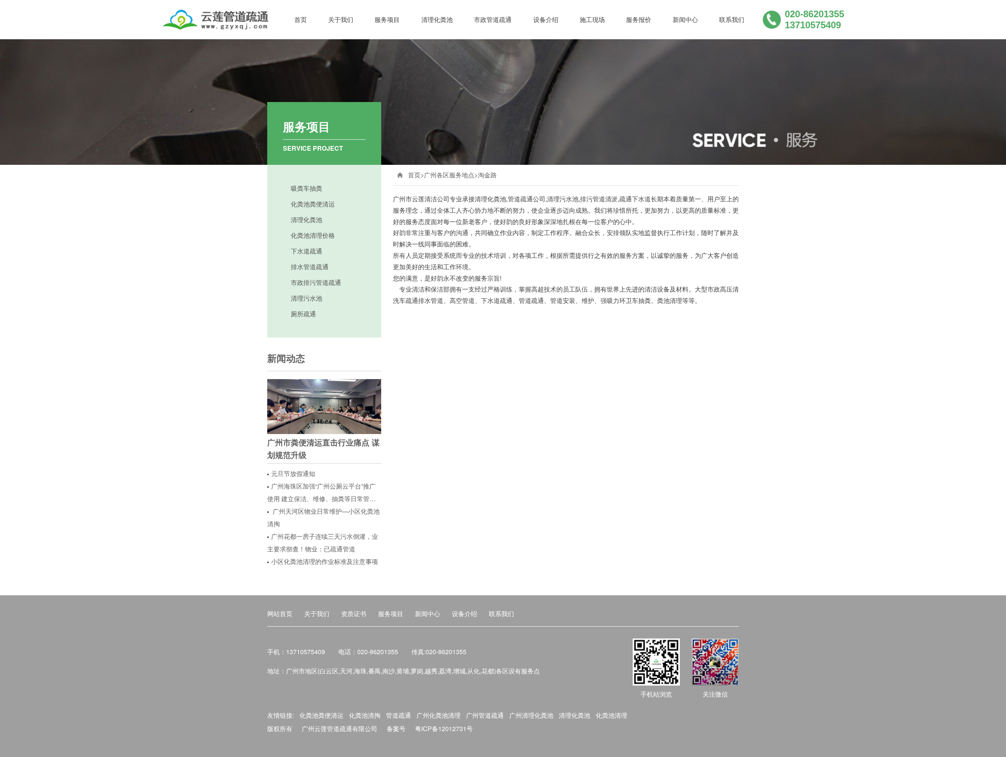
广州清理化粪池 (531, 715)
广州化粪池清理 (439, 715)
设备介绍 (545, 19)
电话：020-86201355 (368, 651)
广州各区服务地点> (451, 174)
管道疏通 (398, 715)
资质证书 (353, 613)
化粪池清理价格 (313, 235)
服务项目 (387, 19)
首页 (300, 19)
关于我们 (340, 19)
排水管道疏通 (310, 266)
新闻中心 (685, 19)
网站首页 (279, 613)
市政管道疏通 (493, 19)
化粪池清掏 (364, 715)
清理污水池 (306, 298)
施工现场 (592, 19)
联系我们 (731, 19)
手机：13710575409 (296, 651)
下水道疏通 (306, 250)
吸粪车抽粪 (306, 188)
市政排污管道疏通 (316, 282)
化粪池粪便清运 (313, 203)
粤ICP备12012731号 (444, 728)
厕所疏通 (303, 313)
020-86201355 (814, 14)
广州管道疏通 (485, 715)
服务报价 (638, 19)
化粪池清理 (611, 715)
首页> (416, 174)
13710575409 (813, 25)
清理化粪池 (437, 19)
